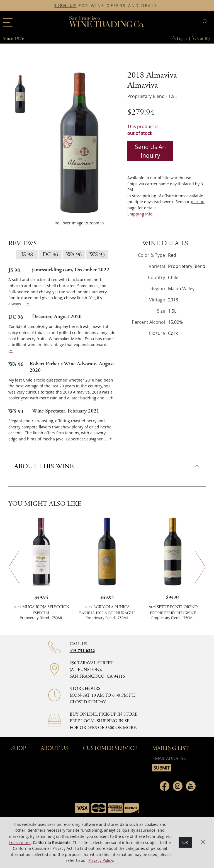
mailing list (170, 748)
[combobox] (177, 22)
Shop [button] (18, 748)
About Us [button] (54, 748)
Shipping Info (139, 214)
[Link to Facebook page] (164, 786)
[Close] (203, 842)
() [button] (203, 39)
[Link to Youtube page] (191, 786)
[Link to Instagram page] (178, 786)
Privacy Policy (100, 860)
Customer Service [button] (110, 748)
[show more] (27, 303)
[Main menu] (8, 22)
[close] (206, 21)
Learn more (20, 842)
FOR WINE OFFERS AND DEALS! (106, 5)
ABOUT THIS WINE (44, 466)
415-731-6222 (82, 651)
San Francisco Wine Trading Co (107, 22)
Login (182, 39)
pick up (198, 201)
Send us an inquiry (150, 151)
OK (185, 842)
